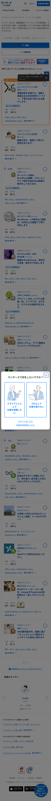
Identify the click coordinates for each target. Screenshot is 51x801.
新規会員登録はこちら (25, 425)
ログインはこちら (25, 421)
